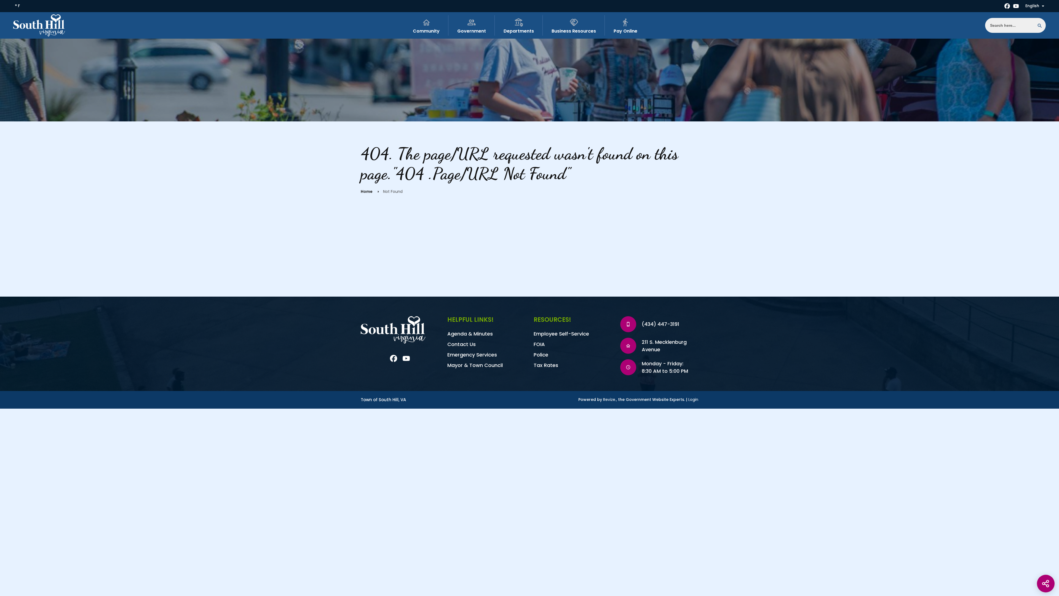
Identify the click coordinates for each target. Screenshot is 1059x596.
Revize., (610, 399)
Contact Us (461, 344)
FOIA (539, 344)
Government (471, 31)
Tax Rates (546, 365)
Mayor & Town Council (475, 365)
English (1032, 5)
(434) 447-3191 (660, 324)
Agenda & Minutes (470, 333)
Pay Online (625, 31)
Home (367, 191)
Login (693, 399)
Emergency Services (472, 354)
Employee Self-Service (561, 333)
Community (426, 31)
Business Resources (574, 31)
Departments (519, 31)
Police (541, 354)
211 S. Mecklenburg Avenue (664, 346)
